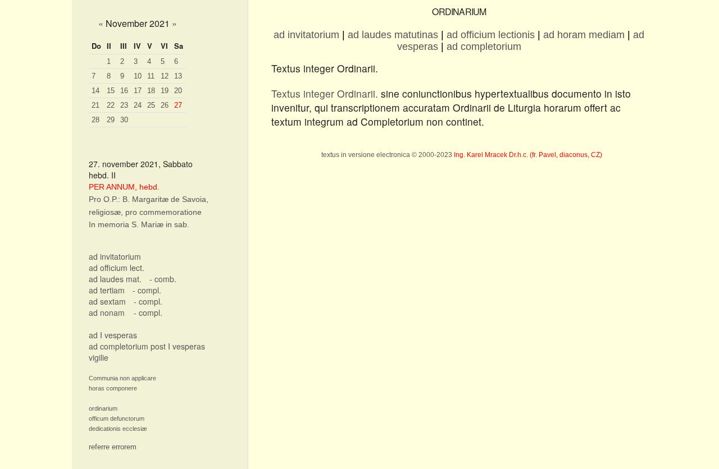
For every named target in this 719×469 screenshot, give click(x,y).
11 (150, 76)
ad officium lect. (116, 267)
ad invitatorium (115, 256)
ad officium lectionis (491, 34)
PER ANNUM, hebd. (124, 186)
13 (178, 76)
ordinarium (103, 408)
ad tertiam (107, 290)
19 (165, 90)
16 (124, 90)
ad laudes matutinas (393, 34)
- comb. (162, 278)
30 (124, 120)
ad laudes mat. (115, 278)
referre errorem (112, 447)
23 (124, 105)
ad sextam (107, 301)
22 (111, 105)
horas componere (113, 388)
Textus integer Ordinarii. (324, 93)
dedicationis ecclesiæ (118, 428)
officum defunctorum (116, 418)
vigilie (98, 357)
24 (138, 105)
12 (165, 76)
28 (95, 120)
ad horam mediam (584, 34)
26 (165, 105)
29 (111, 120)
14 (95, 90)
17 (138, 90)
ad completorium (484, 46)
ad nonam (107, 312)
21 (95, 105)
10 (138, 76)
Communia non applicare (122, 378)
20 (178, 90)
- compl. (147, 290)
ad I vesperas (113, 335)
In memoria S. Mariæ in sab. (139, 224)
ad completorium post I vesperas (147, 346)
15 (111, 90)
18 (151, 90)
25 (151, 105)
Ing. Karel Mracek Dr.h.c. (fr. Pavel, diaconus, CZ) (528, 155)
